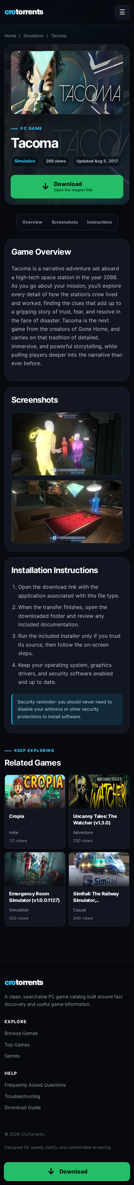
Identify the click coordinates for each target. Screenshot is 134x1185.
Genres (12, 1055)
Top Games (17, 1044)
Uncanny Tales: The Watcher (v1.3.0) (95, 819)
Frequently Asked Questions (35, 1085)
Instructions (99, 222)
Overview (32, 222)
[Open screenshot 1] (67, 443)
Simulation (33, 35)
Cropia (16, 816)
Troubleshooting (22, 1096)
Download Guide (23, 1107)
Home (10, 35)
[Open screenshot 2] (67, 511)
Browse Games (21, 1033)
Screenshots (65, 222)
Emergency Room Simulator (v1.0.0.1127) (34, 897)
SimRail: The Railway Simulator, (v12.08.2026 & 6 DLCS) (96, 903)
